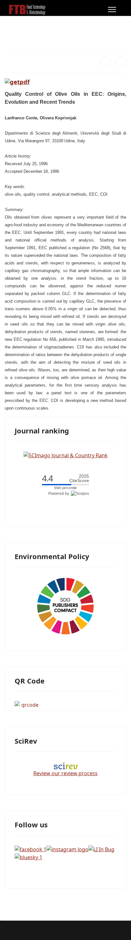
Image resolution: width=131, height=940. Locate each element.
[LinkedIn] (120, 61)
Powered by (59, 493)
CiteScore (79, 478)
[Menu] (112, 9)
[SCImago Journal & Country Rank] (66, 454)
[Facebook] (105, 61)
